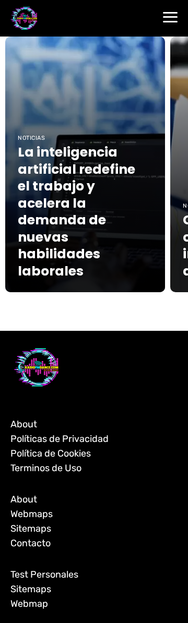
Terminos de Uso (45, 468)
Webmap (29, 603)
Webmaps (31, 514)
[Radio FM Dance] (24, 18)
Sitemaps (30, 528)
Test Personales (44, 574)
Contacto (30, 543)
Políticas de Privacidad (59, 439)
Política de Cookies (50, 453)
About (23, 424)
